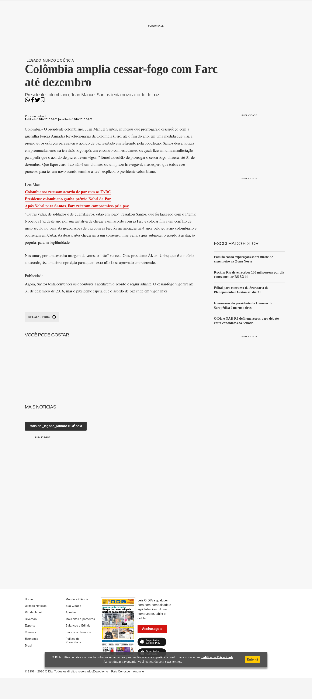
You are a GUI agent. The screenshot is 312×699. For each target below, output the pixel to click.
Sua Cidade (73, 605)
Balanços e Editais (78, 625)
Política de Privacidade (73, 640)
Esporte (30, 625)
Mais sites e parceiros (80, 619)
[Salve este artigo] (42, 101)
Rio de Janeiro (34, 612)
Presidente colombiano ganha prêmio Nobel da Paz (68, 198)
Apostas (71, 612)
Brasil (28, 645)
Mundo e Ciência (77, 599)
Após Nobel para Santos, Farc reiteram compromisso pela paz (77, 205)
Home (29, 599)
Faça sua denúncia (78, 632)
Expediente (100, 671)
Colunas (30, 632)
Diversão (31, 619)
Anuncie (138, 671)
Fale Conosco (120, 671)
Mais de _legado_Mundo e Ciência (56, 426)
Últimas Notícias (35, 605)
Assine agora (152, 629)
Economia (31, 638)
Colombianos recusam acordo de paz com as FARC (68, 191)
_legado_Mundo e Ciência (49, 60)
